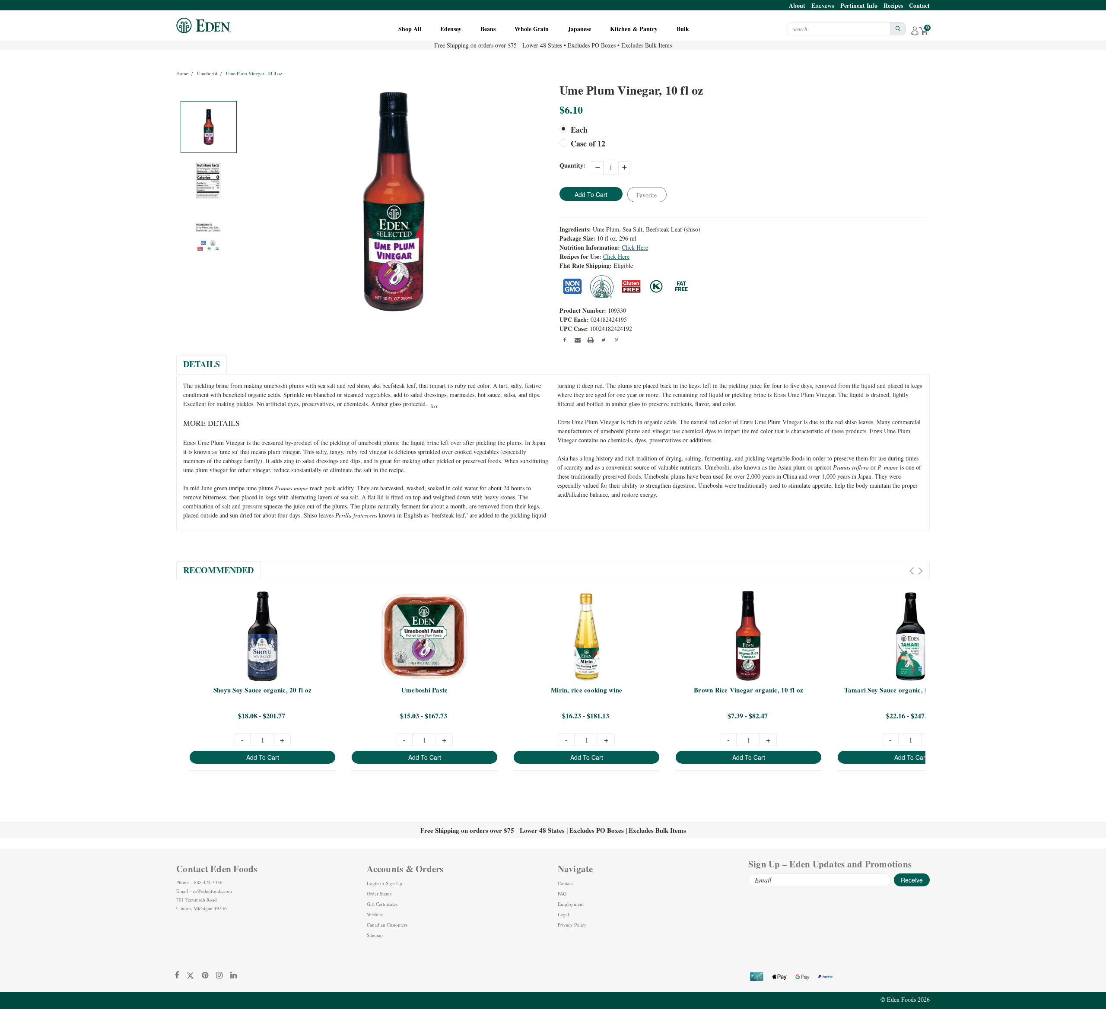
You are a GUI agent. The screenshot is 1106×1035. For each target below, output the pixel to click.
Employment (571, 904)
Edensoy (451, 28)
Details (201, 364)
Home (182, 73)
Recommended (218, 570)
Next (920, 570)
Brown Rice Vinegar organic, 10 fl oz (748, 690)
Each (579, 129)
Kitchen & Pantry (634, 28)
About (797, 5)
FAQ (562, 893)
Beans (488, 28)
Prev (912, 570)
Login (373, 883)
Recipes (893, 5)
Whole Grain (532, 28)
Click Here (635, 247)
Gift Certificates (382, 904)
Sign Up (394, 883)
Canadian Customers (387, 924)
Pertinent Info (858, 5)
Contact (919, 5)
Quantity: (572, 165)
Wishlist (375, 914)
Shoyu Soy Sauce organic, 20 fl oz (262, 690)
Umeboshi (207, 73)
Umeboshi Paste (424, 690)
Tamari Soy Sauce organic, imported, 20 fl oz (910, 690)
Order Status (379, 893)
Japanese (580, 28)
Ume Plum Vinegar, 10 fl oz (254, 73)
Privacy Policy (572, 924)
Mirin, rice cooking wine (586, 690)
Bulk (684, 28)
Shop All (410, 28)
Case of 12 (588, 143)
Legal (563, 914)
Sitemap (375, 935)
